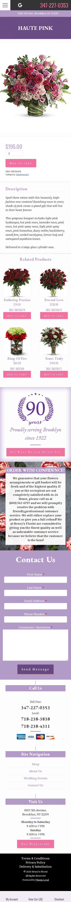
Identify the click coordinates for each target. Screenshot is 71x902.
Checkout (59, 899)
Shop (35, 764)
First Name (35, 574)
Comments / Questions (35, 627)
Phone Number (35, 614)
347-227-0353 (35, 707)
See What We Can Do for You (36, 452)
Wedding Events (35, 778)
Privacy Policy (35, 862)
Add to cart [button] (17, 315)
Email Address (35, 601)
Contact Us (35, 785)
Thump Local (42, 880)
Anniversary (22, 174)
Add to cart (21, 163)
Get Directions (35, 844)
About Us (35, 771)
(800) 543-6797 (19, 503)
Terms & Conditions (35, 858)
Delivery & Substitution (35, 866)
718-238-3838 (35, 719)
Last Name (35, 587)
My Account (12, 899)
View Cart (33, 899)
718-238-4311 (35, 726)
